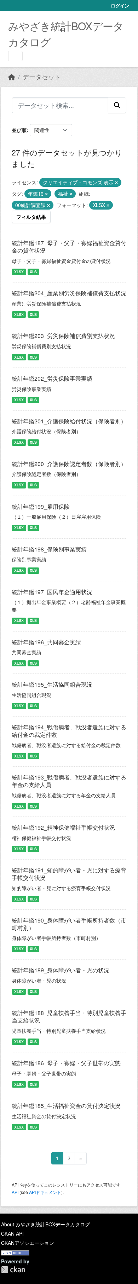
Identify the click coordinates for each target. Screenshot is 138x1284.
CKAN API (12, 1233)
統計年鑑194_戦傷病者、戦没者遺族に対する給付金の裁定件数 (69, 731)
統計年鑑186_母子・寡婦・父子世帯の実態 (66, 1063)
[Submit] (117, 105)
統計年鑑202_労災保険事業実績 (52, 378)
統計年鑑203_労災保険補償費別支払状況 (63, 336)
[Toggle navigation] (15, 56)
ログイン (120, 5)
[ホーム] (11, 76)
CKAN (13, 1269)
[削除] (116, 182)
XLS (33, 271)
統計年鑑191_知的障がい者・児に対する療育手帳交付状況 (69, 874)
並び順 (19, 129)
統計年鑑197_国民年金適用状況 (52, 592)
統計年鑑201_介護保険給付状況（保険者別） (69, 421)
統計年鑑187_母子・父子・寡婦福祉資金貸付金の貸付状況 (69, 246)
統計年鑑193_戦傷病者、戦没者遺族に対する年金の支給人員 (69, 781)
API (15, 1192)
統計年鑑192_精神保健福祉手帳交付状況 (63, 827)
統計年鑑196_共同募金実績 (46, 642)
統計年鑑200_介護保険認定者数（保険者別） (69, 464)
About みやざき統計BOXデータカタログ (45, 1224)
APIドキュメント (45, 1192)
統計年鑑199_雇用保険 (41, 506)
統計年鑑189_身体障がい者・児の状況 (60, 970)
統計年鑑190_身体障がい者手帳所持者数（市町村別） (69, 924)
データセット (42, 76)
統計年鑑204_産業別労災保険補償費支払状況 (69, 293)
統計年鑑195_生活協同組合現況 (52, 684)
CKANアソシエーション (27, 1242)
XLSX (19, 271)
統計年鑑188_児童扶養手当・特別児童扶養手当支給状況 (69, 1016)
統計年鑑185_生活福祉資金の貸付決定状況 (66, 1105)
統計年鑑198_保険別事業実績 (49, 549)
